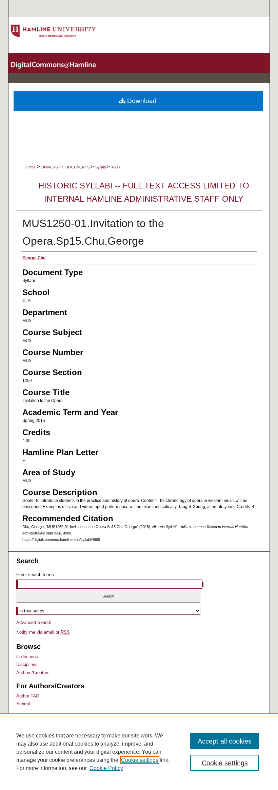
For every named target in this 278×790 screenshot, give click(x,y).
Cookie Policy (106, 768)
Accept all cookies (225, 741)
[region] (139, 751)
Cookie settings (139, 760)
